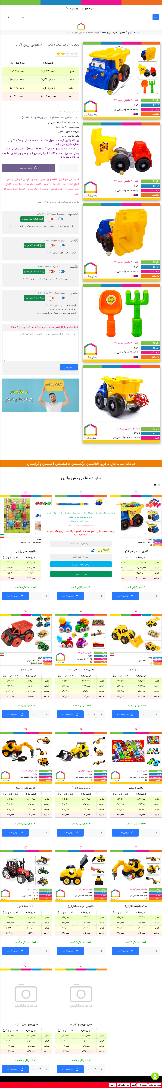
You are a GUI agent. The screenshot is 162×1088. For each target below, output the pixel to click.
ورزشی (112, 1085)
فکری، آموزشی (123, 1085)
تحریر (133, 1085)
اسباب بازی (142, 1085)
